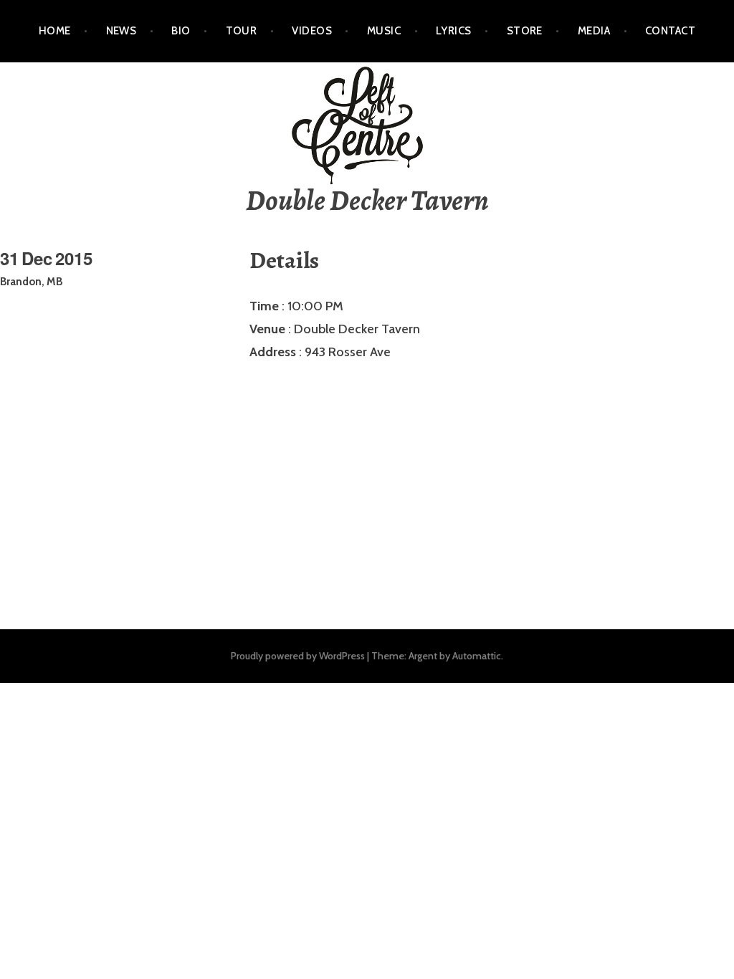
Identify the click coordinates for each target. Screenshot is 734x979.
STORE (525, 30)
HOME (55, 30)
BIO (180, 30)
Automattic (476, 655)
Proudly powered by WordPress (298, 655)
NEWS (121, 30)
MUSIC (384, 30)
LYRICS (454, 30)
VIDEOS (312, 30)
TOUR (241, 30)
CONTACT (670, 30)
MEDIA (594, 30)
